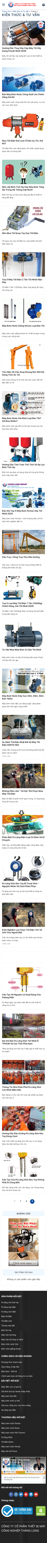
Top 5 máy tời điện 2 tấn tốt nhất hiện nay (22, 281)
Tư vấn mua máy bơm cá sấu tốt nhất (21, 649)
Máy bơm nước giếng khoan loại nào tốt (23, 325)
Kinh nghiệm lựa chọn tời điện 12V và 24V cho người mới (22, 931)
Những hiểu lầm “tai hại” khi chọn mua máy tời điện (22, 792)
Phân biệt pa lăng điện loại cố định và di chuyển (23, 838)
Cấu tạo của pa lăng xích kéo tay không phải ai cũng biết (23, 1181)
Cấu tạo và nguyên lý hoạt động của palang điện (21, 996)
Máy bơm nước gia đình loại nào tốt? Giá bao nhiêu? (21, 419)
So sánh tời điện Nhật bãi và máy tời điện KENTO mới (21, 743)
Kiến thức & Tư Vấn (21, 11)
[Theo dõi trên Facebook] (11, 1494)
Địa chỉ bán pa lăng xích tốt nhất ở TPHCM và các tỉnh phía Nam (20, 1042)
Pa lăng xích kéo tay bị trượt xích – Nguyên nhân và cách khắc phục (20, 885)
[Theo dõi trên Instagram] (16, 1494)
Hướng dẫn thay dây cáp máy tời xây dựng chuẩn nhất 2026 (21, 49)
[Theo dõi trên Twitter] (21, 1494)
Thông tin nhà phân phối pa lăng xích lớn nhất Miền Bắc (21, 1088)
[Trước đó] (15, 1201)
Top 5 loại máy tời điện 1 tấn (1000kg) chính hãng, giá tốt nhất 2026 (22, 604)
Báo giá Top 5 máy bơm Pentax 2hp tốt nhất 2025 (22, 512)
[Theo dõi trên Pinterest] (26, 1494)
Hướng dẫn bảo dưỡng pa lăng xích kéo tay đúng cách (22, 1135)
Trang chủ (6, 11)
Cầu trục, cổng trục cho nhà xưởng (21, 557)
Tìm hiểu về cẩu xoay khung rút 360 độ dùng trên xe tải (23, 373)
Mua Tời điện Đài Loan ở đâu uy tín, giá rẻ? (22, 142)
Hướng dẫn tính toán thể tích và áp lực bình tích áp (23, 466)
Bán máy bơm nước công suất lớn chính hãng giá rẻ (23, 95)
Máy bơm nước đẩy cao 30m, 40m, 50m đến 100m (23, 697)
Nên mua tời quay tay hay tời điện (20, 233)
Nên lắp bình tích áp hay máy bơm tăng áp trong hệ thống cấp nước (23, 188)
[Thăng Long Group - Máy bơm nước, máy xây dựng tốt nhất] (23, 5)
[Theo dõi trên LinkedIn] (31, 1494)
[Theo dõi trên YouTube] (36, 1494)
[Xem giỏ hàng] (43, 5)
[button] (3, 4)
